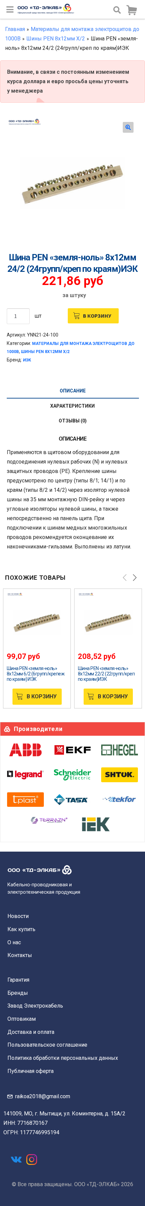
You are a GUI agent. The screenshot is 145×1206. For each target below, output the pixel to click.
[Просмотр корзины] (131, 10)
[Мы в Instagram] (31, 1159)
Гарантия (18, 980)
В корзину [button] (42, 696)
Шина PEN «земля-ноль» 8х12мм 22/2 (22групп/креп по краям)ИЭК (106, 674)
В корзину (97, 315)
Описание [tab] (73, 390)
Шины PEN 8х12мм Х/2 (55, 38)
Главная (15, 29)
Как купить (21, 929)
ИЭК (27, 360)
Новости (18, 916)
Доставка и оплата (30, 1032)
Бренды (17, 993)
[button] (128, 127)
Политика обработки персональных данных (62, 1058)
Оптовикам (21, 1019)
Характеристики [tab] (72, 406)
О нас (14, 942)
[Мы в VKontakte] (16, 1159)
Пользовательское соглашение (47, 1045)
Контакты (19, 955)
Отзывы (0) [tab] (73, 420)
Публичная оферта (30, 1071)
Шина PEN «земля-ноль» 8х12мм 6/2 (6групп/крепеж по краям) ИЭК (35, 674)
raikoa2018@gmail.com (42, 1096)
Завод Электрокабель (35, 1006)
